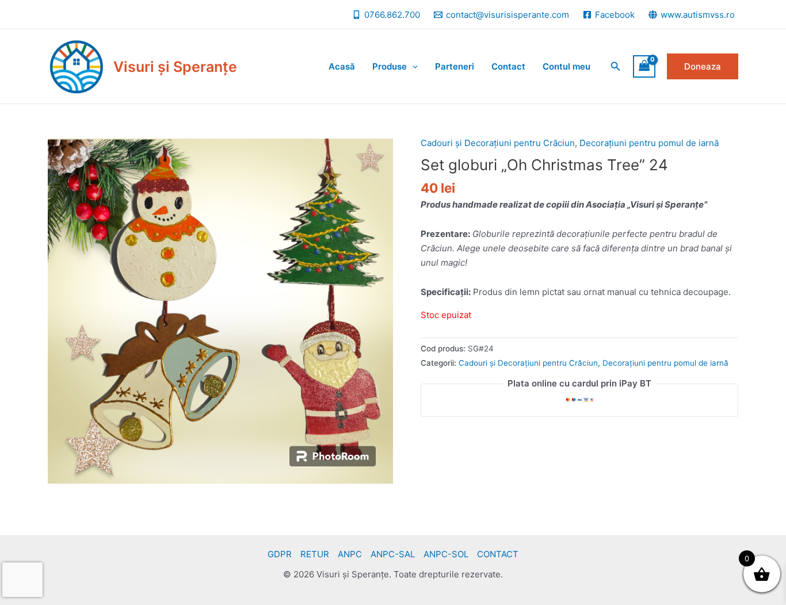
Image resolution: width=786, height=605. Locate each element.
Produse (389, 66)
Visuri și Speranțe (175, 66)
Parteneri (454, 66)
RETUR (314, 554)
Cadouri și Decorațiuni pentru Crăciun (498, 142)
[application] (412, 67)
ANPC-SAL (393, 554)
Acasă (342, 66)
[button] (616, 66)
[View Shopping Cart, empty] (644, 66)
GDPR (280, 554)
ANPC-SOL (445, 554)
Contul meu (566, 66)
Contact (508, 66)
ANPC (350, 554)
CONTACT (497, 554)
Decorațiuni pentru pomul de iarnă (649, 142)
